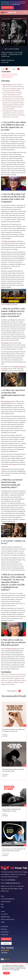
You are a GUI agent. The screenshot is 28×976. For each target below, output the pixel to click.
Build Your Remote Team (7, 919)
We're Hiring (6, 939)
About (2, 896)
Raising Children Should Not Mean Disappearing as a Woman (11, 810)
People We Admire (6, 74)
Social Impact (14, 74)
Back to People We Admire (12, 49)
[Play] (4, 68)
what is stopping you (13, 648)
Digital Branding (5, 917)
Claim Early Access (7, 7)
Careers (3, 911)
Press (2, 907)
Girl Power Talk (10, 60)
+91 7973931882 (10, 880)
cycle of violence (12, 464)
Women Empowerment (7, 76)
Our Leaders (4, 914)
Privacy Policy (4, 934)
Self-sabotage (5, 343)
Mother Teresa (10, 401)
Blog (2, 904)
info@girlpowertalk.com (12, 883)
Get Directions (5, 932)
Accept (6, 973)
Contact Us (6, 943)
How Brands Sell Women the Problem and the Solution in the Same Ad (13, 730)
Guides (3, 922)
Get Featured (4, 926)
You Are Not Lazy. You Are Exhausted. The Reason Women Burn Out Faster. (13, 849)
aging (16, 234)
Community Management (8, 899)
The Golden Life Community (10, 304)
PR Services (4, 929)
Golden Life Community (10, 241)
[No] (26, 964)
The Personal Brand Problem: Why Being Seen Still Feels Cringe (13, 770)
